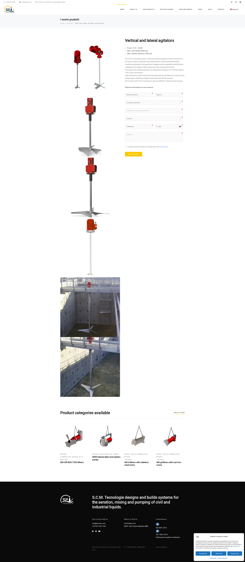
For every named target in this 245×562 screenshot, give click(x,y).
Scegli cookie (235, 553)
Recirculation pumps (109, 454)
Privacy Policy (163, 147)
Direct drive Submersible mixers (136, 455)
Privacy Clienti (112, 547)
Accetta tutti (203, 553)
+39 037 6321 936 (99, 526)
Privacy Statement (222, 558)
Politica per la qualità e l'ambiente (168, 537)
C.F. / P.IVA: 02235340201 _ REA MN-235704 (134, 547)
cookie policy (236, 546)
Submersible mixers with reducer (71, 458)
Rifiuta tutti (219, 553)
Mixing (63, 454)
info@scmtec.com (99, 523)
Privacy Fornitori (104, 547)
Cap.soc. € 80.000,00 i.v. (161, 547)
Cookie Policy (213, 558)
